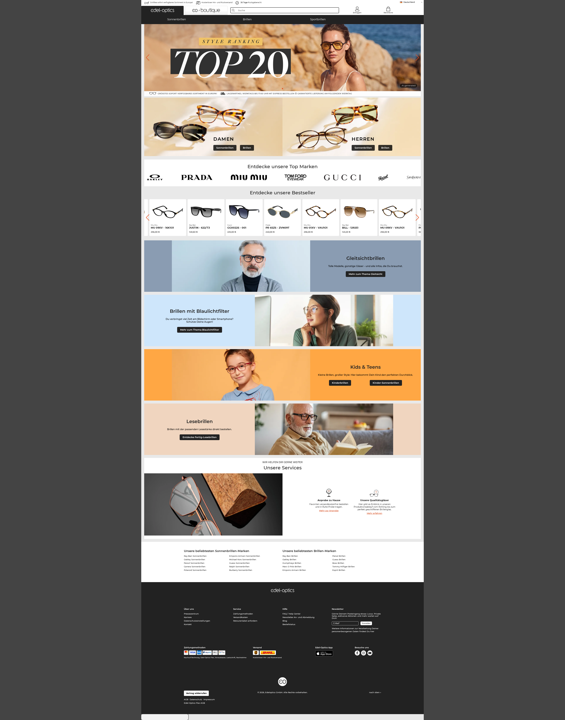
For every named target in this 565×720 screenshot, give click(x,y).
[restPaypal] (207, 652)
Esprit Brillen (338, 570)
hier (372, 631)
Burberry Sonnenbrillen (240, 570)
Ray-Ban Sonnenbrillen (195, 556)
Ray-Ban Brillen (290, 556)
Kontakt (188, 624)
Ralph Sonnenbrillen (239, 566)
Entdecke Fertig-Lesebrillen (200, 437)
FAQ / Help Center (291, 614)
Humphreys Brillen (291, 563)
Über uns (189, 609)
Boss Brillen (338, 563)
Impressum (209, 699)
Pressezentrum (191, 614)
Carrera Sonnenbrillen (194, 566)
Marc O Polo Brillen (291, 566)
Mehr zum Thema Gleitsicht (365, 274)
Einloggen (357, 13)
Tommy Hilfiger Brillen (343, 566)
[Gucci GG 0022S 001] (244, 212)
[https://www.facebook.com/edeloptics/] (357, 653)
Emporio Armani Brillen (294, 570)
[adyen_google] (221, 652)
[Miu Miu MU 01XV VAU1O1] (321, 212)
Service (237, 609)
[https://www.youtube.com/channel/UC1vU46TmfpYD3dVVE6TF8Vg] (369, 653)
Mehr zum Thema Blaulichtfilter (199, 329)
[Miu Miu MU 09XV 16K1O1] (168, 212)
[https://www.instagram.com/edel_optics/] (363, 653)
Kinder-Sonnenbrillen (386, 382)
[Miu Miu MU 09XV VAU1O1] (397, 212)
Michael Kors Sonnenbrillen (242, 559)
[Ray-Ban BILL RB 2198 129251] (359, 212)
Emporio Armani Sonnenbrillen (244, 556)
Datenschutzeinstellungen (197, 621)
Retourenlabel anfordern (245, 621)
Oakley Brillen (289, 559)
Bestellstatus (288, 624)
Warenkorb (388, 13)
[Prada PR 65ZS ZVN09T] (282, 212)
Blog (284, 621)
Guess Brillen (338, 559)
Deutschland (409, 2)
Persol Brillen (338, 556)
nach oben (374, 692)
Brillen (247, 147)
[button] (162, 10)
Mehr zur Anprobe (329, 510)
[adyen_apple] (215, 652)
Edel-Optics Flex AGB (194, 703)
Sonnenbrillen (225, 147)
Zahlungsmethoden (243, 614)
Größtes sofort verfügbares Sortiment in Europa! (171, 2)
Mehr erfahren (374, 513)
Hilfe (284, 609)
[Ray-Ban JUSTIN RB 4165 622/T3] (206, 212)
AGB (186, 699)
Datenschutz (196, 699)
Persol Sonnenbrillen (194, 563)
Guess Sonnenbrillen (239, 563)
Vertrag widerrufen (196, 693)
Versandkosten (240, 617)
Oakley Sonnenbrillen (194, 559)
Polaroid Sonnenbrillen (195, 570)
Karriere (188, 617)
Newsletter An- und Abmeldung (298, 617)
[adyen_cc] (186, 652)
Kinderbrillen (340, 382)
